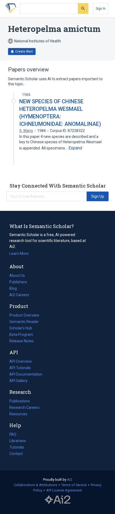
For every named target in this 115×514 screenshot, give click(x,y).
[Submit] (83, 8)
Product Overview (24, 315)
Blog (15, 289)
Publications (19, 401)
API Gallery (18, 381)
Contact (16, 453)
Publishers (18, 282)
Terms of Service (74, 485)
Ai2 (69, 480)
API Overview (20, 361)
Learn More (19, 253)
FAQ (12, 434)
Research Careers (24, 408)
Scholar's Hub (20, 328)
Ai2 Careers (19, 295)
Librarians (17, 441)
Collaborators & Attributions (35, 485)
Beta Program (21, 334)
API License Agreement (64, 490)
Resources (18, 414)
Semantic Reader (24, 322)
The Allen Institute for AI (57, 499)
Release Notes (21, 341)
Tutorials (16, 447)
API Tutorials (20, 368)
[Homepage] (10, 8)
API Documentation (25, 374)
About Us (17, 275)
